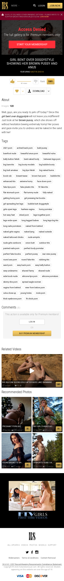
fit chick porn (32, 298)
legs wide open (10, 220)
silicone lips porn (29, 276)
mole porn (40, 293)
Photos (33, 545)
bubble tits (55, 176)
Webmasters (14, 558)
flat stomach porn (11, 192)
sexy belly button (42, 265)
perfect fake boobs (12, 254)
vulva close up (9, 293)
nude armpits (34, 237)
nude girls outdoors (12, 243)
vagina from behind (12, 287)
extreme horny (26, 181)
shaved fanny (28, 271)
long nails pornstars (12, 226)
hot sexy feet (9, 215)
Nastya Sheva (37, 72)
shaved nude (44, 271)
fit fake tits (43, 187)
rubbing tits (44, 259)
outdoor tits (44, 243)
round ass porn (10, 259)
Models (42, 545)
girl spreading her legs (13, 204)
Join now (55, 5)
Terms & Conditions (30, 558)
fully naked (48, 192)
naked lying (29, 232)
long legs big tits (50, 220)
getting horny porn (11, 198)
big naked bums (46, 170)
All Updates (13, 545)
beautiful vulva (49, 153)
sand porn (7, 265)
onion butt (30, 243)
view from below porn (35, 287)
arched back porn (25, 148)
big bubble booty (47, 164)
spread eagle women (31, 282)
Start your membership (32, 44)
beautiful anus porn (29, 153)
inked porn (24, 215)
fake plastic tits (27, 187)
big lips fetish (29, 170)
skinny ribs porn (10, 282)
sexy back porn (24, 265)
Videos (24, 545)
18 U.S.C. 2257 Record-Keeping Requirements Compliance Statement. (32, 564)
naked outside (45, 232)
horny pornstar (45, 209)
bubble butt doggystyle (38, 204)
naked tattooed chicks (13, 237)
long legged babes (30, 220)
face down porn (44, 181)
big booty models (26, 164)
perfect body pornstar (34, 248)
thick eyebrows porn (12, 298)
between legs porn (52, 159)
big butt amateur (10, 170)
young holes (26, 293)
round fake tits (27, 259)
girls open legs (10, 209)
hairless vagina (27, 209)
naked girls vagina (11, 232)
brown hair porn (39, 176)
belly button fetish (11, 159)
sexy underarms (10, 271)
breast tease (21, 176)
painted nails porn (11, 248)
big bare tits (8, 164)
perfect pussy (31, 254)
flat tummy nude (31, 192)
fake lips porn (9, 187)
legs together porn (41, 215)
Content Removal (48, 558)
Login (41, 5)
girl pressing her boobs (34, 198)
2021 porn (7, 148)
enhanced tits (9, 181)
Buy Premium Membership (32, 333)
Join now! (44, 17)
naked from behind (34, 226)
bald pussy (42, 148)
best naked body (31, 159)
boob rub (7, 176)
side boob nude (10, 276)
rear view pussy (49, 254)
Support (52, 545)
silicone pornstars (50, 276)
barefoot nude (9, 153)
